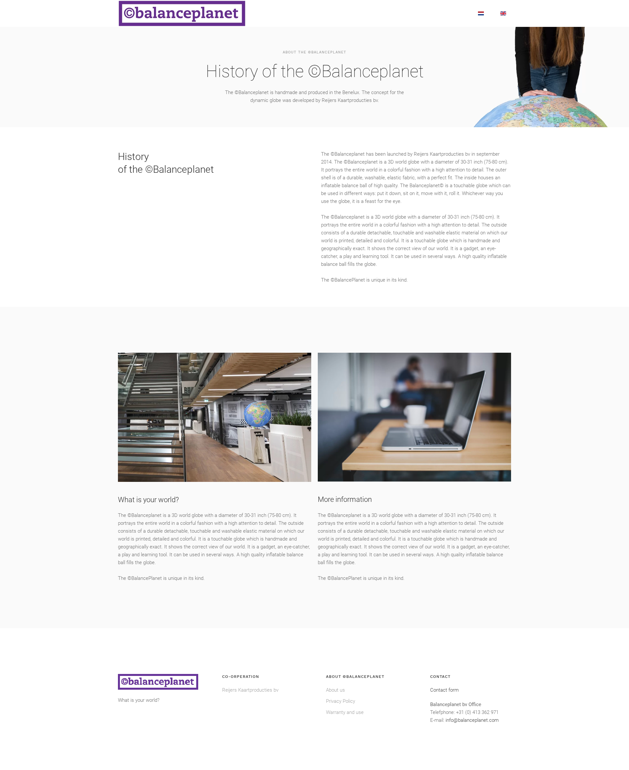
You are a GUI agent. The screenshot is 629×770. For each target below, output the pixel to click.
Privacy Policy (340, 701)
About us (335, 690)
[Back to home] (182, 13)
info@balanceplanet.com (472, 720)
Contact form (444, 690)
